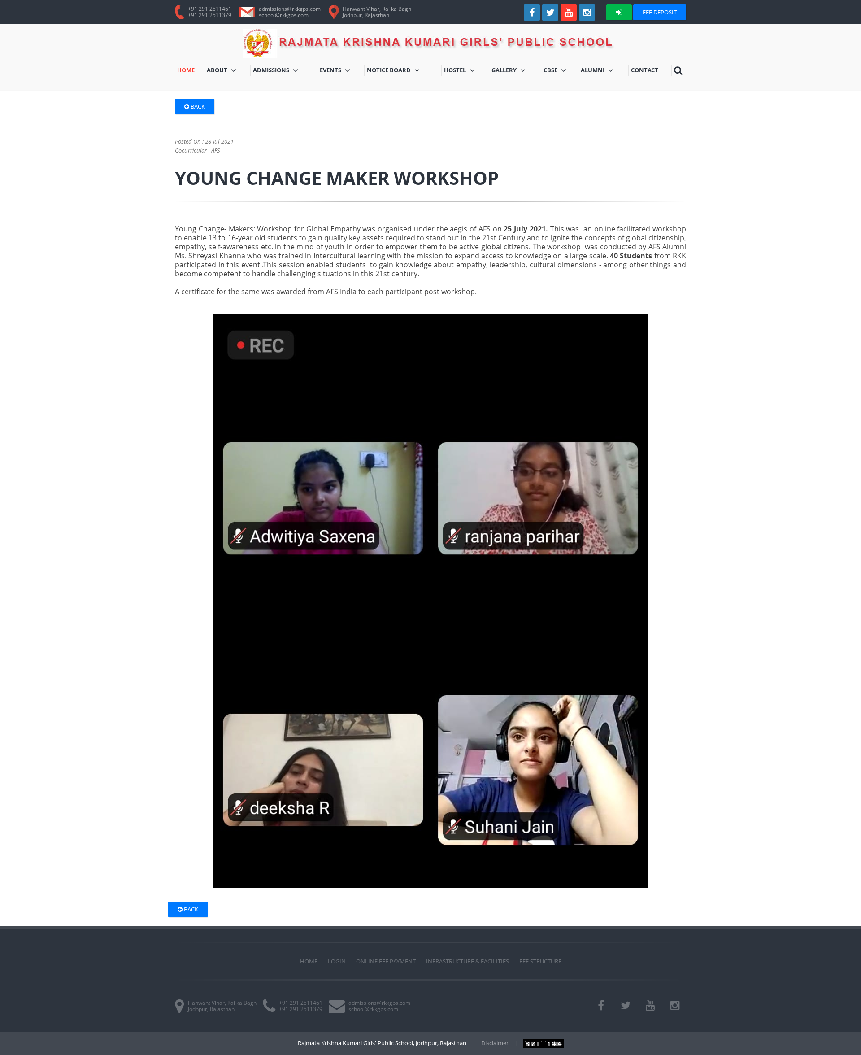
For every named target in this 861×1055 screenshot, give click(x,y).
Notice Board (391, 71)
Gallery (515, 71)
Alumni (602, 71)
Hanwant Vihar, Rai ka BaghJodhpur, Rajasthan (377, 12)
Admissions (281, 71)
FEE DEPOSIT (660, 12)
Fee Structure (540, 961)
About (223, 71)
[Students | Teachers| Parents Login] (619, 12)
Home (190, 71)
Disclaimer (495, 1043)
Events (341, 71)
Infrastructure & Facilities (467, 961)
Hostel (466, 71)
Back (197, 106)
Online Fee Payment (386, 961)
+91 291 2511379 (209, 15)
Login (337, 961)
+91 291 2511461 (209, 9)
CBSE (558, 71)
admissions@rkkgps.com (290, 9)
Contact (645, 71)
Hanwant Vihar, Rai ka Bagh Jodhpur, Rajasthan (222, 1006)
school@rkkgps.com (284, 15)
